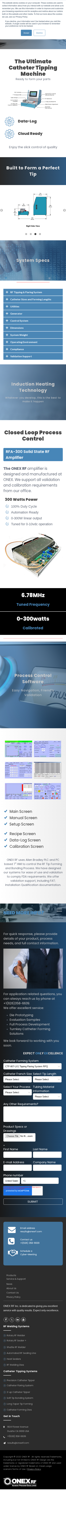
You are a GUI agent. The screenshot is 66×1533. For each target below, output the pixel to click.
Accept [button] (26, 32)
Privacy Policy (34, 1469)
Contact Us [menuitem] (12, 1292)
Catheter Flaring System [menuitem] (20, 1385)
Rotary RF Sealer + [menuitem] (16, 1340)
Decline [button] (39, 32)
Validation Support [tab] (21, 356)
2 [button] (30, 234)
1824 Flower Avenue (17, 1426)
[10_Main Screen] (18, 755)
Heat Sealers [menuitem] (14, 1358)
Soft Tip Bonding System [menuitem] (20, 1398)
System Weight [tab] (19, 334)
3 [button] (35, 234)
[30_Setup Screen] (18, 776)
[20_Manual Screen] (47, 755)
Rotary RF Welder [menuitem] (16, 1335)
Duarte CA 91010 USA (18, 1431)
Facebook (6, 1319)
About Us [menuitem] (11, 1288)
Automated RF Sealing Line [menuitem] (21, 1353)
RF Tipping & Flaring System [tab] (26, 292)
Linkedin (17, 1319)
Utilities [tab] (14, 306)
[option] (33, 207)
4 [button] (39, 234)
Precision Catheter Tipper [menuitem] (21, 1380)
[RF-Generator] (33, 577)
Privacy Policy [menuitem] (13, 1297)
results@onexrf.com (31, 1231)
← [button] (1, 210)
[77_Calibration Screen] (47, 797)
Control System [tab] (19, 320)
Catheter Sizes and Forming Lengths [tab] (30, 299)
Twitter (12, 1319)
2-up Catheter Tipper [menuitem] (18, 1392)
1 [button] (26, 234)
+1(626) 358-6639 (29, 1243)
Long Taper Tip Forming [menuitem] (20, 1403)
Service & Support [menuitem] (16, 1278)
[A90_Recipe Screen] (47, 776)
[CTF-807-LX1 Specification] (33, 107)
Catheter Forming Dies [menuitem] (19, 1409)
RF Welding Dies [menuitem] (15, 1364)
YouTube (23, 1319)
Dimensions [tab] (17, 327)
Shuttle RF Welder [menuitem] (16, 1347)
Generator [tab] (16, 313)
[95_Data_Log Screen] (18, 797)
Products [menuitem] (11, 1275)
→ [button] (64, 210)
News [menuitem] (9, 1284)
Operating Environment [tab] (23, 342)
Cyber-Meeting (28, 1254)
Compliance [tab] (17, 349)
